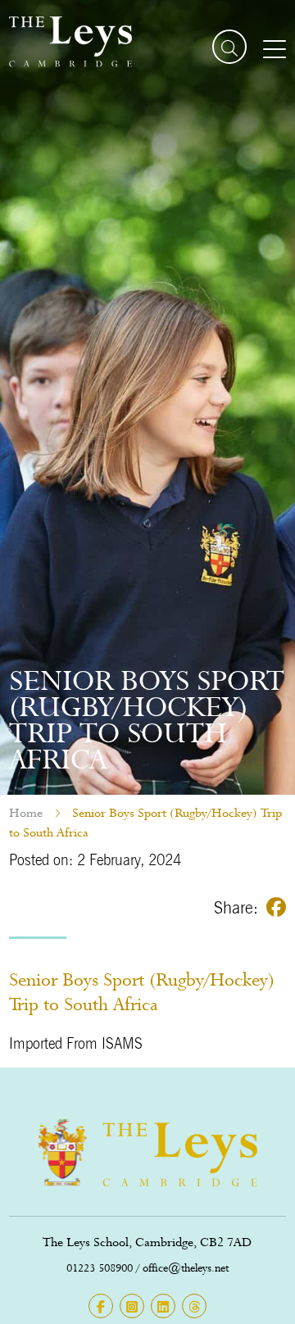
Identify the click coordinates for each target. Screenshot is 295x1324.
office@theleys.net (186, 1268)
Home (26, 813)
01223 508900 (99, 1268)
